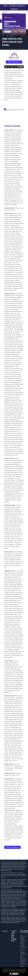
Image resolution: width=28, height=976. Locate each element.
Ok (10, 973)
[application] (14, 66)
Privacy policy (15, 973)
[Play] (6, 66)
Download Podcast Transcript (15, 110)
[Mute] (18, 66)
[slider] (21, 66)
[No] (26, 971)
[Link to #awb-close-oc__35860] (27, 12)
